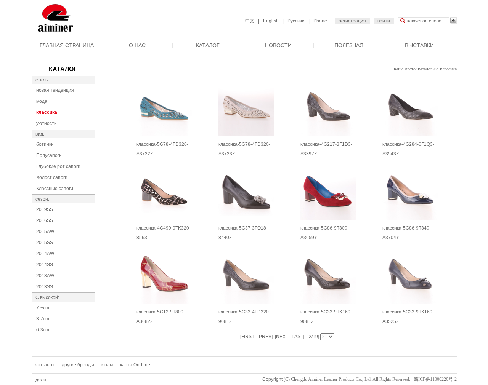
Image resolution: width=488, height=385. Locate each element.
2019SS (44, 209)
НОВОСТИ (278, 45)
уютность (46, 123)
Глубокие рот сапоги (58, 166)
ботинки (45, 144)
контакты (45, 364)
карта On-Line (135, 364)
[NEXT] (281, 336)
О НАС (137, 45)
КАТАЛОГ (208, 45)
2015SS (44, 242)
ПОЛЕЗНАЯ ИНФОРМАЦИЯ (348, 51)
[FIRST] (247, 336)
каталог (425, 69)
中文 (249, 21)
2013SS (44, 286)
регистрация (352, 21)
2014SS (44, 264)
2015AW (45, 231)
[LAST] (296, 336)
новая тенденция (55, 90)
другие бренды (78, 364)
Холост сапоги (51, 177)
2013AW (45, 275)
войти (383, 21)
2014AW (45, 253)
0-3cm (42, 329)
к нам (107, 364)
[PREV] (265, 336)
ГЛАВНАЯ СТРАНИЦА (67, 45)
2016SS (44, 220)
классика (46, 112)
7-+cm (42, 307)
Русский (296, 21)
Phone (320, 21)
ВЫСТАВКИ (419, 45)
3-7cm (42, 318)
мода (41, 101)
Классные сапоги (54, 188)
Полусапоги (49, 155)
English (271, 21)
